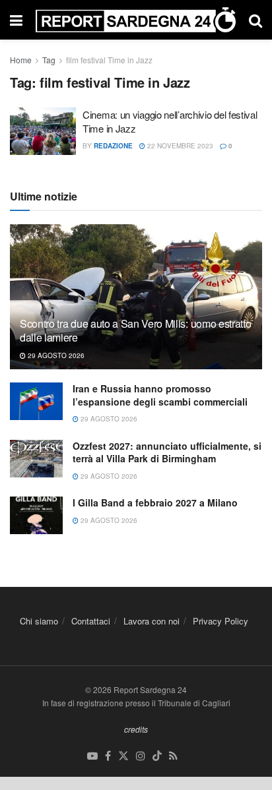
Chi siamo (39, 621)
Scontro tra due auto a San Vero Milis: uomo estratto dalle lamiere (135, 330)
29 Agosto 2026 (55, 355)
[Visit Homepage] (136, 19)
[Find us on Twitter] (123, 756)
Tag (48, 59)
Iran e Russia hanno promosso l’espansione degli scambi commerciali (160, 395)
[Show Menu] (16, 20)
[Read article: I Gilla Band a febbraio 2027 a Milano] (36, 515)
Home (21, 59)
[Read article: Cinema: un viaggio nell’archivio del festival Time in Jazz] (43, 131)
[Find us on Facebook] (108, 756)
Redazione (113, 145)
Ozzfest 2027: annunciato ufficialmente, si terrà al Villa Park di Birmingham (167, 452)
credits (136, 729)
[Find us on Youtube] (92, 756)
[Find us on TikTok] (157, 756)
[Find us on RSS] (173, 756)
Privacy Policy (220, 621)
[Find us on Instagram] (140, 756)
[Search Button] (255, 20)
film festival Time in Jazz (109, 59)
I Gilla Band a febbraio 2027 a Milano (155, 502)
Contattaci (90, 621)
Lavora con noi (151, 621)
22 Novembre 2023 (179, 145)
